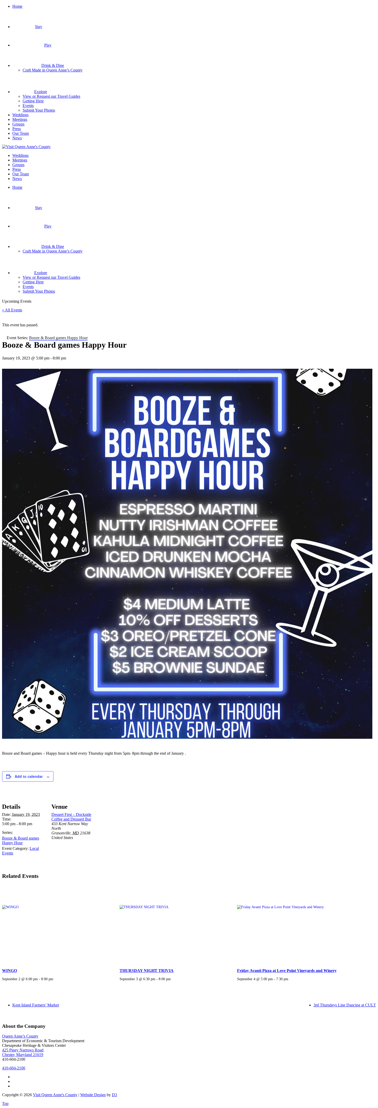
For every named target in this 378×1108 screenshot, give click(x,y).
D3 (114, 1095)
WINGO (9, 970)
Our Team (20, 133)
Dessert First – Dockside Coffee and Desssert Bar (71, 816)
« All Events (12, 310)
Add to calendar (29, 776)
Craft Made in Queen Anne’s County (53, 70)
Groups (18, 124)
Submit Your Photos (39, 110)
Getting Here (33, 101)
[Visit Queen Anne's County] (26, 147)
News (17, 138)
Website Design (93, 1095)
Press (16, 129)
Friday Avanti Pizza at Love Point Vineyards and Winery (287, 970)
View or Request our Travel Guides (51, 96)
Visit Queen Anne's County (55, 1095)
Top (5, 1103)
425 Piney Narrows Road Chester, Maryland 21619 (22, 1052)
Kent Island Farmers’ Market (35, 1005)
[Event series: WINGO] (55, 979)
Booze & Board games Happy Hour (20, 840)
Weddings (20, 115)
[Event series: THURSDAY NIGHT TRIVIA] (172, 979)
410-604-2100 (13, 1068)
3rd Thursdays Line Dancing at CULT (344, 1005)
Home (17, 6)
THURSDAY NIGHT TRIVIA (147, 970)
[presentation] (54, 924)
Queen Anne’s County (20, 1036)
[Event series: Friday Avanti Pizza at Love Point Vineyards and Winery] (290, 979)
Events (28, 105)
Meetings (19, 119)
